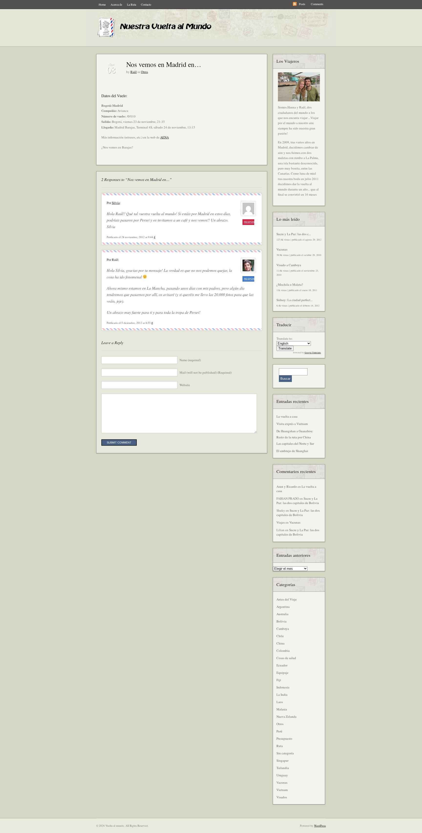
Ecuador (281, 665)
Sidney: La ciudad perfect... (294, 300)
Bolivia (281, 621)
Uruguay (282, 775)
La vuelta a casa (286, 416)
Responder (249, 222)
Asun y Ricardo (286, 486)
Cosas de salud (286, 658)
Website (184, 385)
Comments (317, 4)
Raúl (133, 72)
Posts (302, 4)
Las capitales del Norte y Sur (295, 443)
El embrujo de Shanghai (292, 451)
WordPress (320, 825)
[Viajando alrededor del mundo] (157, 38)
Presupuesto (284, 738)
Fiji (278, 680)
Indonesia (282, 687)
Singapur (282, 760)
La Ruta (131, 4)
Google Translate (313, 352)
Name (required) (190, 360)
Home (102, 4)
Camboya (282, 628)
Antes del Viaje (286, 599)
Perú (279, 731)
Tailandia (282, 768)
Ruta (279, 746)
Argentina (283, 606)
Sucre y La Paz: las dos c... (293, 234)
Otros (144, 72)
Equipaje (282, 672)
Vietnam (282, 790)
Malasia (281, 709)
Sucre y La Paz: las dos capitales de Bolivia (297, 500)
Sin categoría (285, 753)
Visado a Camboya (288, 265)
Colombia (283, 650)
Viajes (280, 522)
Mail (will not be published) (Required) (205, 372)
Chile (280, 636)
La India (281, 694)
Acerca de (116, 4)
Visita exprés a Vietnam (292, 424)
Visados (281, 797)
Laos (279, 702)
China (280, 643)
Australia (282, 614)
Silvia (116, 202)
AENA (164, 137)
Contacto (146, 4)
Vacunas (281, 249)
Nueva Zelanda (286, 716)
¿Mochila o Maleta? (289, 284)
